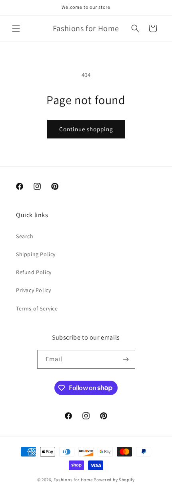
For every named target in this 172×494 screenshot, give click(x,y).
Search (25, 236)
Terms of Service (37, 308)
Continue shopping (86, 129)
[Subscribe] (126, 359)
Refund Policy (34, 272)
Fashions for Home (73, 479)
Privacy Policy (33, 290)
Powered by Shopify (114, 479)
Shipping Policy (36, 254)
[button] (16, 28)
